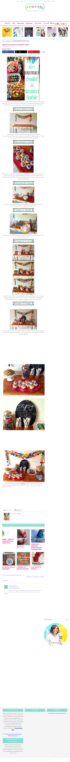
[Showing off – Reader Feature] (23, 558)
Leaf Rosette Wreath (36, 568)
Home (3, 41)
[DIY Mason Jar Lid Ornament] (9, 558)
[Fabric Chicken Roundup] (40, 32)
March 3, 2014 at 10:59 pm (14, 588)
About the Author (8, 510)
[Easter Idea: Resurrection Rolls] (63, 32)
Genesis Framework (39, 759)
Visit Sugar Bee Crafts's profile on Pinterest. (57, 713)
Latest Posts (18, 510)
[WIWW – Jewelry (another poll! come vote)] (9, 533)
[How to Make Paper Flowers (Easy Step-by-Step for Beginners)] (7, 32)
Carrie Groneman (12, 586)
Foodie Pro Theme (29, 759)
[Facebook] (55, 23)
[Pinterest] (60, 23)
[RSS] (64, 23)
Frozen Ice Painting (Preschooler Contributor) (36, 546)
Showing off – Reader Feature (22, 568)
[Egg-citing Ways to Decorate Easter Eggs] (52, 32)
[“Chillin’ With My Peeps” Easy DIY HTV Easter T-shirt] (18, 32)
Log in (50, 759)
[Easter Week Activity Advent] (29, 32)
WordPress (46, 759)
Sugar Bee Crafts (35, 8)
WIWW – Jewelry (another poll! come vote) (8, 541)
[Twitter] (58, 23)
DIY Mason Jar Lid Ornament (8, 568)
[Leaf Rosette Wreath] (38, 558)
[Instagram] (62, 23)
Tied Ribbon (20, 56)
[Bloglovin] (65, 23)
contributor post (8, 41)
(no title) (20, 547)
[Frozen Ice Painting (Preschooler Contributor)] (38, 536)
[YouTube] (66, 23)
